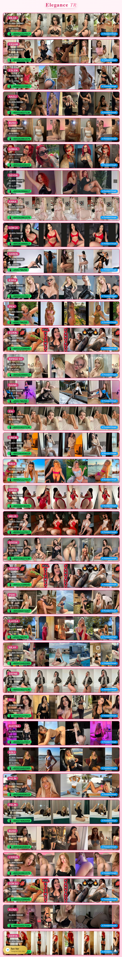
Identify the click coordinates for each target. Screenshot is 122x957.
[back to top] (115, 950)
